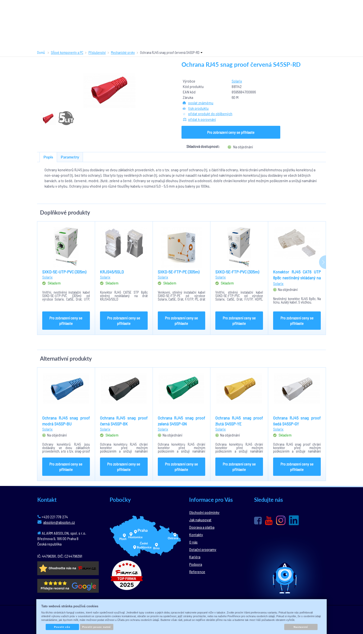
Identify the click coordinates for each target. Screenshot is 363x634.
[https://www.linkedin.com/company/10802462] (294, 520)
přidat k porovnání (202, 119)
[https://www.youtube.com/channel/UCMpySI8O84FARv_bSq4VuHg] (269, 520)
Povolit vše (62, 627)
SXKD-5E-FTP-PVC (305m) (237, 271)
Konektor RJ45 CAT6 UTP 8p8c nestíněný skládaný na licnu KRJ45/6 (297, 277)
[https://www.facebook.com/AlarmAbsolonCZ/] (258, 521)
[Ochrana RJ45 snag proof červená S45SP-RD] (109, 90)
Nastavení (301, 627)
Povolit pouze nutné (96, 627)
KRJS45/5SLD (112, 271)
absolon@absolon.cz (59, 522)
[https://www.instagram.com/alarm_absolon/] (281, 520)
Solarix (237, 81)
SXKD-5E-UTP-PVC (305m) (64, 271)
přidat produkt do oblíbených (210, 113)
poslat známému (200, 102)
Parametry (70, 156)
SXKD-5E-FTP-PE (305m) (178, 271)
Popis (48, 156)
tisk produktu (198, 108)
